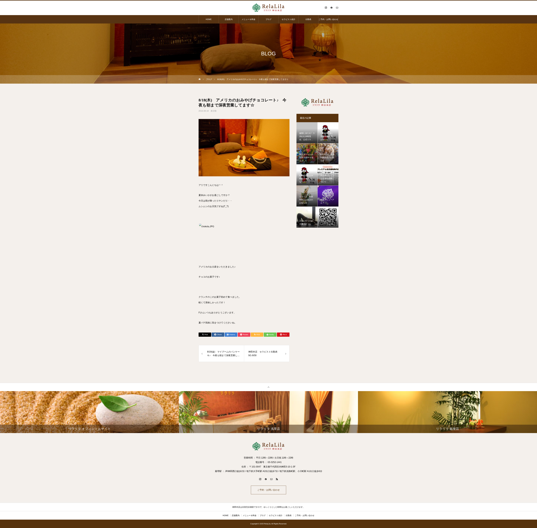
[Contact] (337, 7)
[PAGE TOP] (268, 387)
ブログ (268, 19)
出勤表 (308, 19)
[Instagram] (325, 7)
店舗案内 (229, 19)
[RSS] (276, 479)
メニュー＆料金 (248, 19)
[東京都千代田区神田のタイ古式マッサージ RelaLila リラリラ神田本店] (268, 7)
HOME (209, 19)
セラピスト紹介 (288, 19)
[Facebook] (331, 7)
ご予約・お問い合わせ (328, 19)
